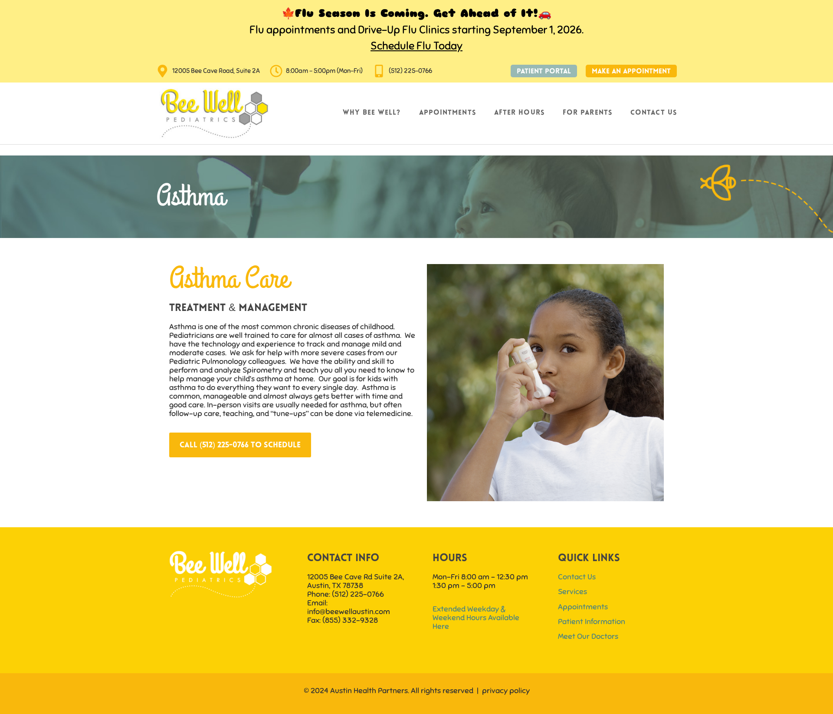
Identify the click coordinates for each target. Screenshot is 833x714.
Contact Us (653, 112)
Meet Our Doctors (588, 636)
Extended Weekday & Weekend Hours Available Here (476, 617)
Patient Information (591, 621)
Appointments (447, 112)
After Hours (519, 112)
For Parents (587, 112)
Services (572, 591)
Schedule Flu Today (416, 46)
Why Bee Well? (371, 112)
